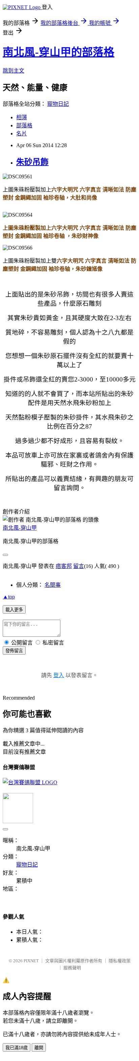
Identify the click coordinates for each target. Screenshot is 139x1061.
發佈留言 (14, 650)
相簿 (21, 117)
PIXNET (31, 960)
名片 (21, 133)
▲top (9, 597)
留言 (78, 566)
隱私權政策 (120, 960)
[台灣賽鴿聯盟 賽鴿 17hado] (30, 782)
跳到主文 (13, 71)
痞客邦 (64, 566)
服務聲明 (72, 967)
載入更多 (14, 609)
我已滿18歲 (16, 1047)
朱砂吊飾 (32, 162)
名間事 (53, 585)
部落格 (24, 125)
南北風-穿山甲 (20, 528)
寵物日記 (58, 104)
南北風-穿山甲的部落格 (58, 52)
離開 (38, 1047)
